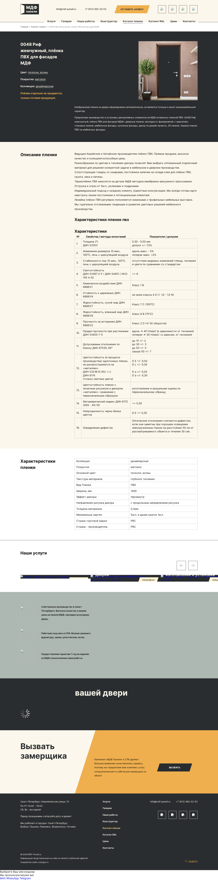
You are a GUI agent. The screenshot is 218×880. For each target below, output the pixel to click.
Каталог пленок (133, 21)
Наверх (193, 861)
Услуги (51, 21)
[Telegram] (162, 9)
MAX (3, 878)
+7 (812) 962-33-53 (187, 801)
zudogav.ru (43, 862)
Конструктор (109, 21)
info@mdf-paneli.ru (66, 9)
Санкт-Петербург (57, 823)
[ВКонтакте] (183, 9)
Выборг (24, 826)
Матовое (40, 79)
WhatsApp (12, 878)
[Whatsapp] (173, 9)
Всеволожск (59, 826)
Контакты (189, 21)
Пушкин (34, 826)
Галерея (66, 21)
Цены (173, 21)
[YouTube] (194, 9)
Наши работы (86, 21)
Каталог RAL (157, 21)
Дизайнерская (44, 86)
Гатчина (71, 826)
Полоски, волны (38, 72)
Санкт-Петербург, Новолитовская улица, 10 (44, 801)
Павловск (45, 826)
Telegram (25, 878)
